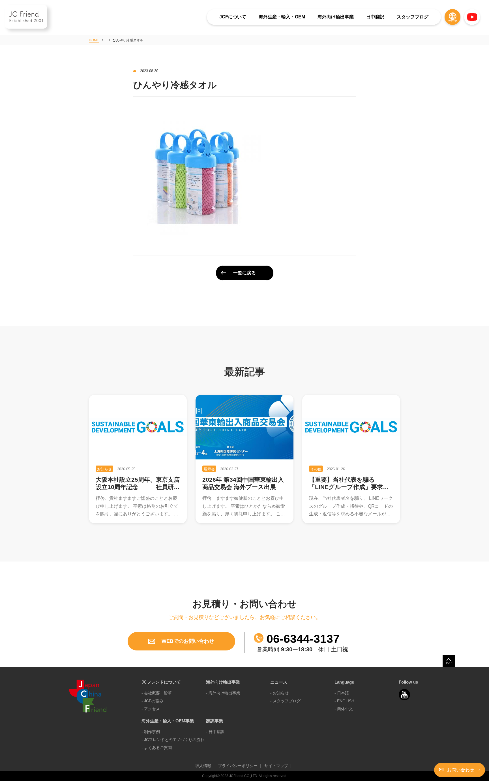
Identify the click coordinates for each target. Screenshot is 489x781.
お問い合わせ (460, 769)
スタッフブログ (412, 16)
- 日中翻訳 (215, 731)
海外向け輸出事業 (336, 16)
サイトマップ (276, 765)
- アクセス (150, 709)
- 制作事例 (150, 731)
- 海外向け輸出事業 (223, 693)
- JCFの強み (152, 701)
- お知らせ (279, 693)
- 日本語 (341, 693)
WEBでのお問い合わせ (187, 641)
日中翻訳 (375, 16)
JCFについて (232, 16)
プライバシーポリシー (238, 765)
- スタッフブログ (285, 701)
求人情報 (203, 765)
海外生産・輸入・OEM (282, 16)
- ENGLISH (344, 701)
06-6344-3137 (301, 638)
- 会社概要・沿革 (156, 693)
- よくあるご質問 (156, 747)
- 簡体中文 (343, 709)
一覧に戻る (244, 272)
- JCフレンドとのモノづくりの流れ (172, 739)
